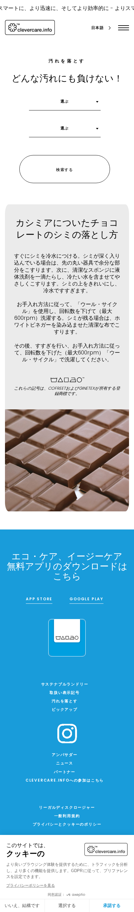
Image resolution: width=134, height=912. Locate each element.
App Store (39, 599)
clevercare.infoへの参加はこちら (65, 781)
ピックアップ (65, 710)
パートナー (64, 772)
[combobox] (65, 103)
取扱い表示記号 (65, 693)
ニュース (64, 763)
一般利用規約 (67, 816)
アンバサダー (65, 755)
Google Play (86, 599)
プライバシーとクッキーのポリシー (67, 825)
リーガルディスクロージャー (67, 808)
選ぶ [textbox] (64, 102)
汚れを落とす (65, 701)
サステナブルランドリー (65, 684)
